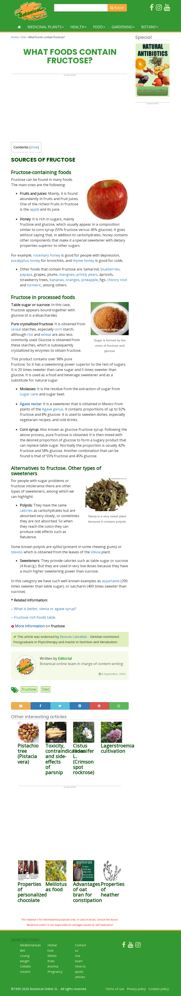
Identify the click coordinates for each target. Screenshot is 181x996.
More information (30, 626)
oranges (72, 279)
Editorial (65, 658)
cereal (16, 329)
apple (34, 209)
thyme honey (83, 260)
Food (98, 27)
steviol (16, 552)
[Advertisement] (69, 107)
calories (26, 510)
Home (15, 37)
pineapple (89, 279)
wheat (46, 334)
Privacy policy (136, 989)
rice (30, 334)
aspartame (111, 580)
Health (77, 27)
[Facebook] (124, 946)
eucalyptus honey (25, 260)
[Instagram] (138, 946)
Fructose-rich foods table (34, 617)
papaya (26, 274)
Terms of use (114, 989)
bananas (56, 279)
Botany (148, 27)
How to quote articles (80, 971)
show (34, 147)
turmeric (34, 285)
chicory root (117, 279)
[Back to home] (19, 27)
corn (58, 329)
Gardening (122, 27)
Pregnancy (54, 972)
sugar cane (29, 394)
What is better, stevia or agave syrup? (45, 608)
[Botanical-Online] (30, 11)
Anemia (52, 966)
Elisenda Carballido (73, 637)
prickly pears (87, 274)
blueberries (110, 269)
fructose (29, 689)
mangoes (67, 274)
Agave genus (52, 409)
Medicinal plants (45, 27)
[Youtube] (130, 946)
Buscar (118, 8)
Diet (23, 37)
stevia (95, 552)
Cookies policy (158, 989)
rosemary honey (46, 255)
